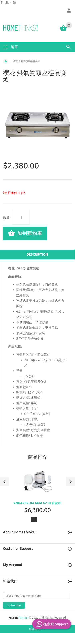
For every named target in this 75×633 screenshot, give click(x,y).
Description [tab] (37, 254)
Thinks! (18, 617)
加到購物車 (29, 233)
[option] (37, 124)
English (6, 2)
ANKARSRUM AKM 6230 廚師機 (37, 503)
